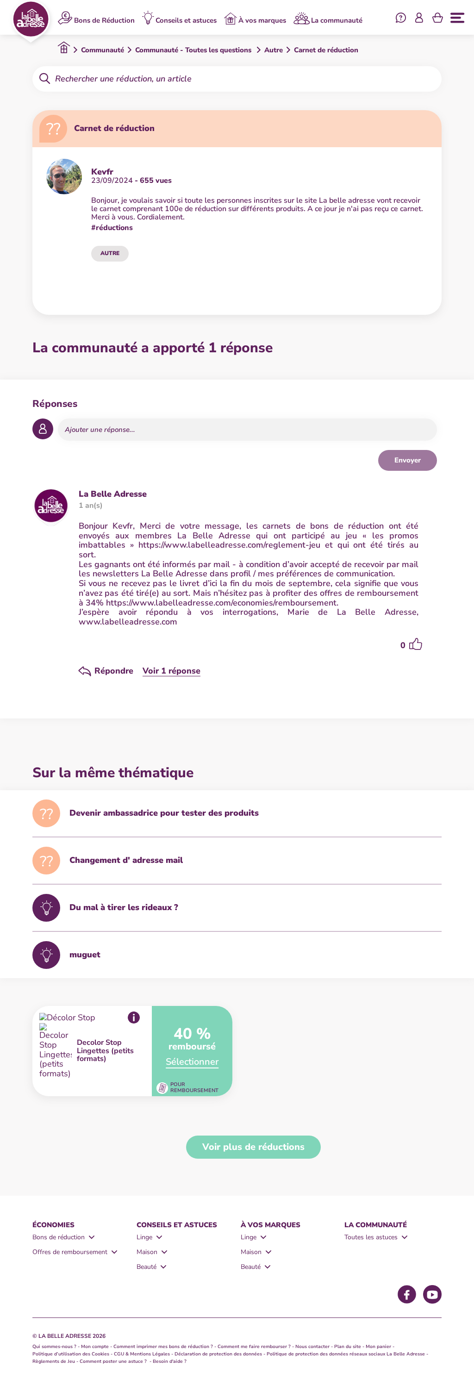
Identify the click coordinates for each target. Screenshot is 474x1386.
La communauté (336, 20)
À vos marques (262, 20)
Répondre (113, 671)
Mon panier (378, 1346)
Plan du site (347, 1346)
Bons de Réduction (104, 20)
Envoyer (407, 460)
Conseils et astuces (186, 20)
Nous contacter (312, 1346)
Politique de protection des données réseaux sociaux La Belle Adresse (346, 1354)
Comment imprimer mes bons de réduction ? (163, 1346)
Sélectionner (192, 1061)
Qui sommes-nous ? (54, 1346)
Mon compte (95, 1346)
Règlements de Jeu (53, 1361)
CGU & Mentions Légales (142, 1354)
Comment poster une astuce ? (114, 1361)
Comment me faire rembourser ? (254, 1346)
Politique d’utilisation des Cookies (70, 1354)
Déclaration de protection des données (218, 1354)
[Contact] (401, 19)
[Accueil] (31, 21)
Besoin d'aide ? (170, 1361)
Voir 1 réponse (171, 671)
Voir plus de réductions (253, 1147)
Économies (53, 1225)
